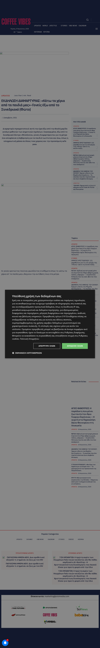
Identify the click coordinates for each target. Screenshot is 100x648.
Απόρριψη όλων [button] (47, 346)
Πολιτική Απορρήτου (29, 338)
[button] (27, 352)
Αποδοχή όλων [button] (75, 346)
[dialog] (50, 324)
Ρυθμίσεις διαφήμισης (74, 332)
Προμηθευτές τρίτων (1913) (55, 316)
